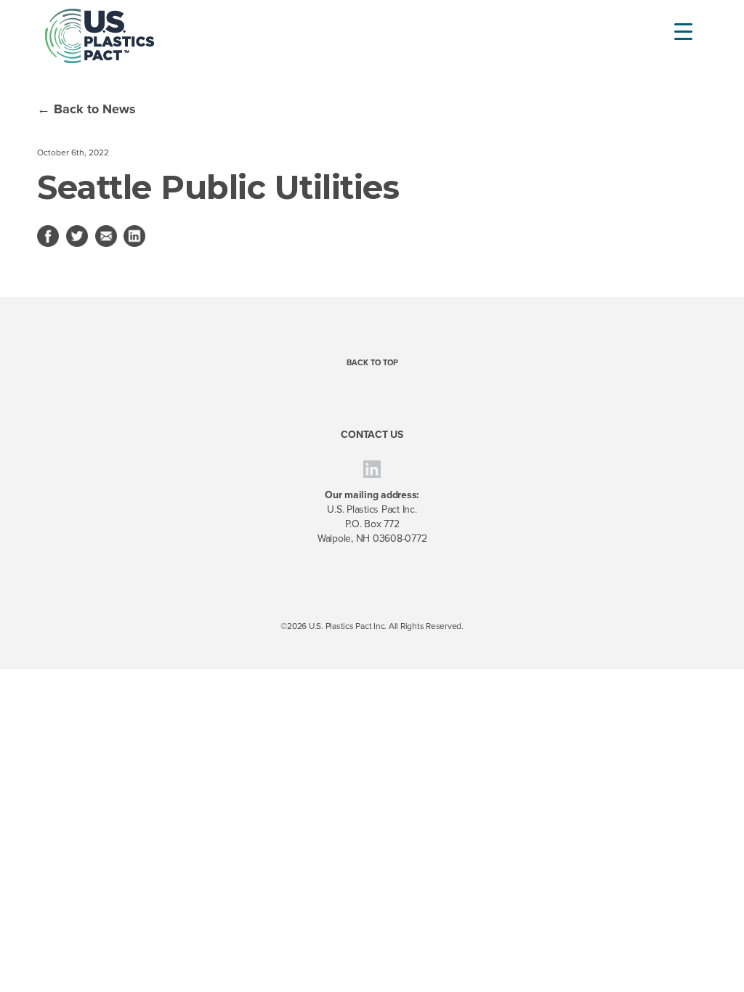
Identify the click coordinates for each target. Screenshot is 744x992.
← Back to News (86, 108)
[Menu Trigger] (674, 31)
